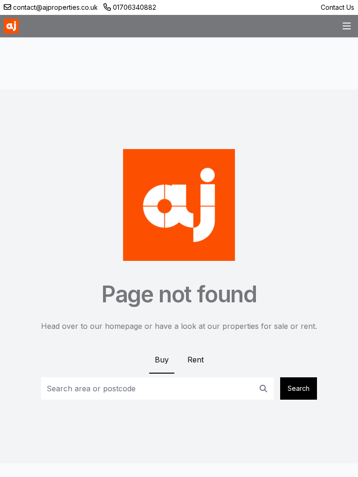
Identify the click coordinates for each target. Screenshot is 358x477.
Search (299, 388)
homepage (123, 326)
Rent (195, 359)
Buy (162, 359)
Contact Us (337, 7)
